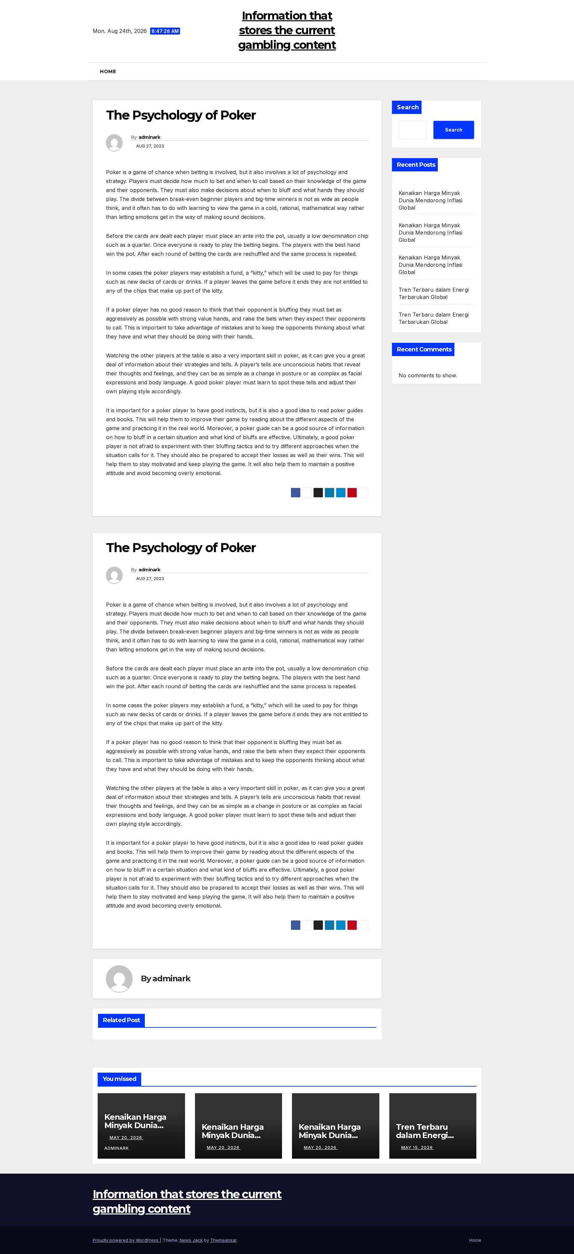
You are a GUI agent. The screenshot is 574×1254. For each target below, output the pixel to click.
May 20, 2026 (127, 1137)
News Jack (191, 1240)
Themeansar (223, 1240)
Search (408, 107)
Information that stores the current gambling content (287, 30)
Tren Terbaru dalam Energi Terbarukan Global (432, 1135)
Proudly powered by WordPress (126, 1240)
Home (108, 71)
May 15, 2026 (417, 1147)
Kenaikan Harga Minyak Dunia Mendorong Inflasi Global (431, 200)
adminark (149, 137)
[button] (479, 71)
